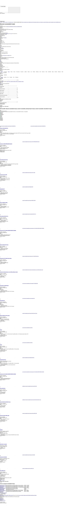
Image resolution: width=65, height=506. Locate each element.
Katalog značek (26, 495)
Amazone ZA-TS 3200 (3, 486)
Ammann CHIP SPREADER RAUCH (6, 143)
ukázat (1, 105)
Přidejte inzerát (2, 151)
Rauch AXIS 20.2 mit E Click (5, 315)
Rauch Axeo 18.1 (2, 488)
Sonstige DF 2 (2, 300)
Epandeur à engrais (3, 444)
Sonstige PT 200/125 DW (4, 285)
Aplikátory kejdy (30, 22)
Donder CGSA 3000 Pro (4, 128)
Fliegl (1, 329)
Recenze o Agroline (20, 495)
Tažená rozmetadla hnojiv (24, 22)
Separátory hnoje (53, 22)
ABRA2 (1, 429)
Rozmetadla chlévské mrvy (36, 22)
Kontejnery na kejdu (43, 22)
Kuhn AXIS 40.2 (2, 388)
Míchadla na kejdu (48, 22)
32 (2, 480)
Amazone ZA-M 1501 (3, 490)
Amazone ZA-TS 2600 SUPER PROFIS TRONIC (8, 230)
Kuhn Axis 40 (2, 491)
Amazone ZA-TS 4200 (3, 485)
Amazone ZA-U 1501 (3, 174)
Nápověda (3, 492)
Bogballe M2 (1, 487)
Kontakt (6, 492)
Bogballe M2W (2, 489)
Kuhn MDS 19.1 (2, 470)
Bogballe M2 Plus (3, 359)
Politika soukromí (11, 495)
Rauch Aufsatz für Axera (4, 244)
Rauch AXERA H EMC (3, 202)
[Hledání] (14, 10)
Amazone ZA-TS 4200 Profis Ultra (5, 258)
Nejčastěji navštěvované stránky (32, 495)
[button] (32, 17)
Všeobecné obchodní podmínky (4, 495)
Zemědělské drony (57, 22)
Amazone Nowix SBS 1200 (4, 415)
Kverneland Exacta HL (4, 159)
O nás (1, 492)
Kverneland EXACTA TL (4, 216)
